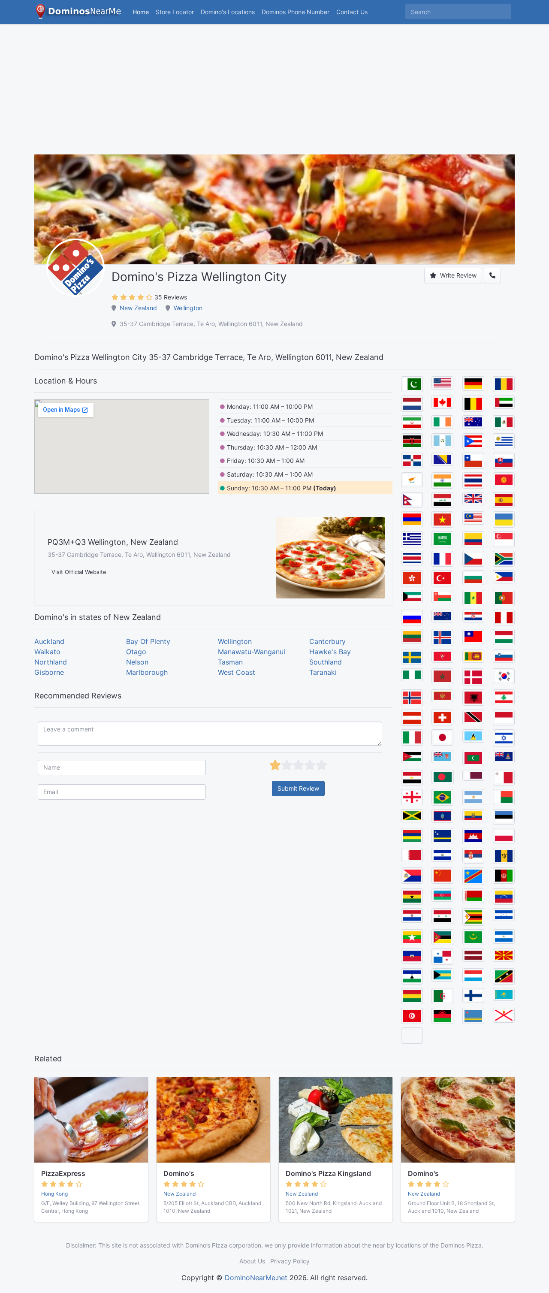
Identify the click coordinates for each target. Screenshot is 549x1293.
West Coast (236, 672)
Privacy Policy (290, 1261)
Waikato (47, 651)
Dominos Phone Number (295, 11)
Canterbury (327, 641)
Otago (136, 651)
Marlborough (147, 672)
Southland (325, 662)
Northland (50, 662)
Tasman (230, 662)
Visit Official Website (78, 571)
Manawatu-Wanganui (251, 651)
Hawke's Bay (330, 651)
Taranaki (323, 672)
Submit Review (298, 788)
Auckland (49, 641)
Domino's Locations (229, 11)
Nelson (137, 662)
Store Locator (175, 11)
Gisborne (49, 672)
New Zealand (138, 307)
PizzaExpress (63, 1173)
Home (141, 11)
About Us (252, 1261)
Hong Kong (54, 1193)
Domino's (178, 1173)
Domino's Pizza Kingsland (328, 1173)
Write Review (457, 275)
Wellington (188, 307)
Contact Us (352, 11)
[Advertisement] (274, 94)
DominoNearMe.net (256, 1277)
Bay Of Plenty (148, 641)
